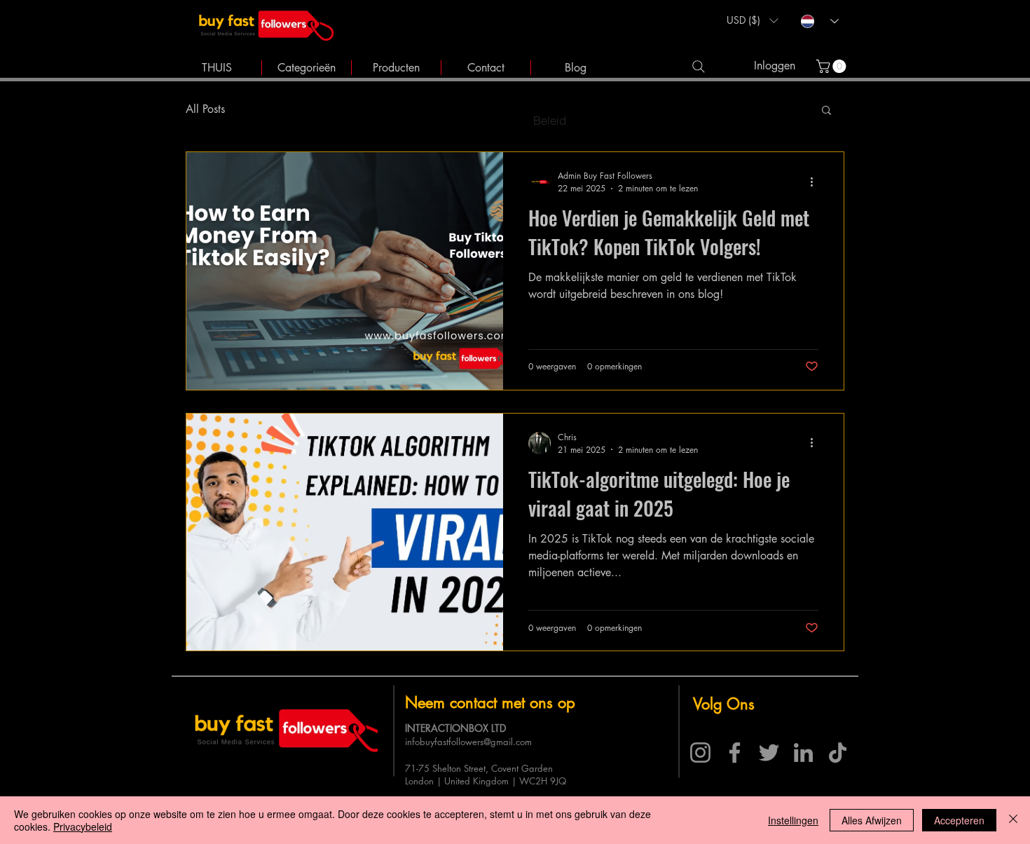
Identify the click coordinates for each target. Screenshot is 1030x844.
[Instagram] (700, 752)
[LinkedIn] (803, 752)
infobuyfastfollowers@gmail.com (468, 741)
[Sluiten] (1013, 820)
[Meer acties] (816, 181)
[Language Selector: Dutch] (820, 21)
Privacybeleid (82, 826)
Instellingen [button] (793, 820)
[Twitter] (769, 752)
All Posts (205, 109)
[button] (752, 20)
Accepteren (959, 820)
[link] (832, 66)
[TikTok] (837, 752)
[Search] (698, 66)
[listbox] (752, 20)
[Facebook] (734, 752)
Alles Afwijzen (872, 820)
